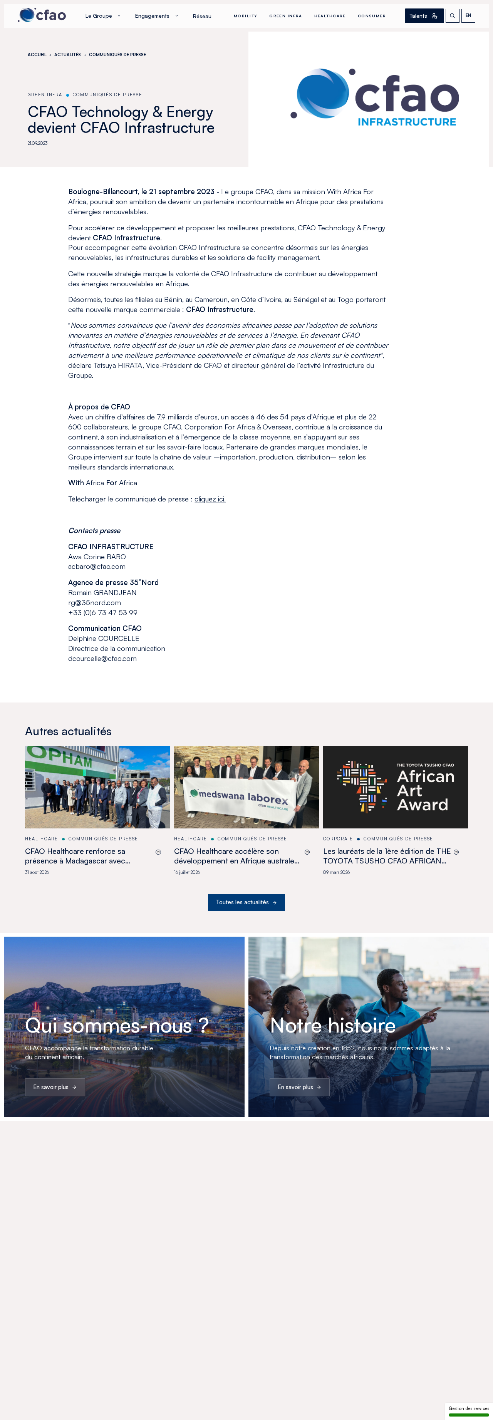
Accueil (37, 54)
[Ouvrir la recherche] (452, 16)
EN (468, 15)
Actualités (67, 54)
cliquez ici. (210, 498)
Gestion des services (469, 1408)
